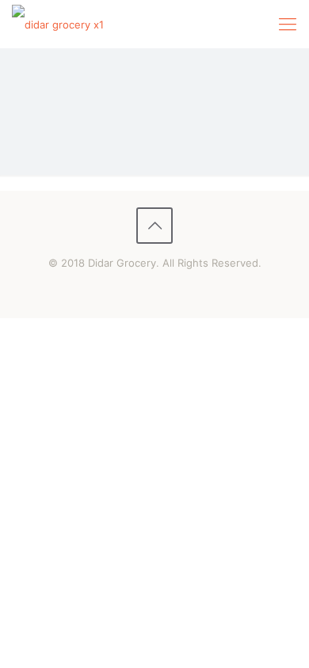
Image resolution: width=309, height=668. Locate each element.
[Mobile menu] (287, 23)
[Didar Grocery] (58, 24)
